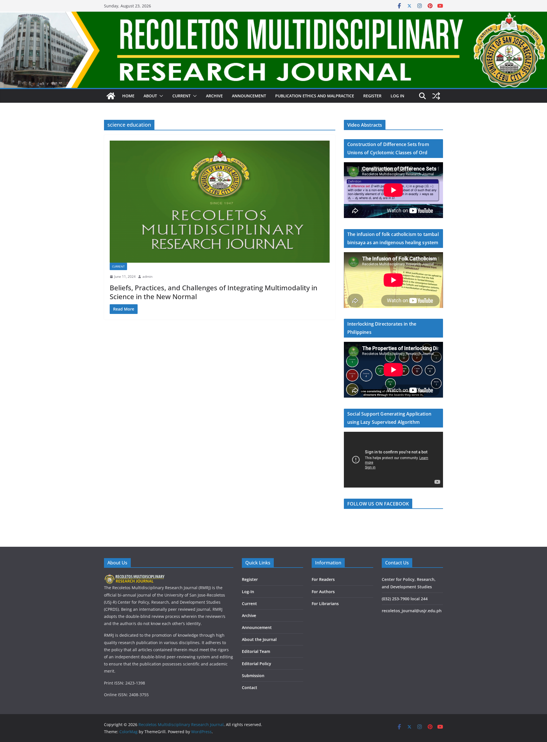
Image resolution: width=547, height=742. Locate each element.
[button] (160, 96)
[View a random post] (436, 96)
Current (118, 266)
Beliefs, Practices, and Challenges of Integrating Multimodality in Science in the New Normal (213, 292)
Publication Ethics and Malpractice (314, 95)
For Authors (323, 591)
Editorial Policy (256, 663)
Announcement (249, 95)
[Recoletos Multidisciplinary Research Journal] (111, 96)
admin (147, 276)
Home (128, 95)
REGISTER (372, 95)
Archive (214, 95)
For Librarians (325, 603)
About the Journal (259, 639)
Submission (253, 675)
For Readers (323, 579)
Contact (249, 687)
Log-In (248, 591)
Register (250, 579)
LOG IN (397, 95)
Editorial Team (256, 651)
